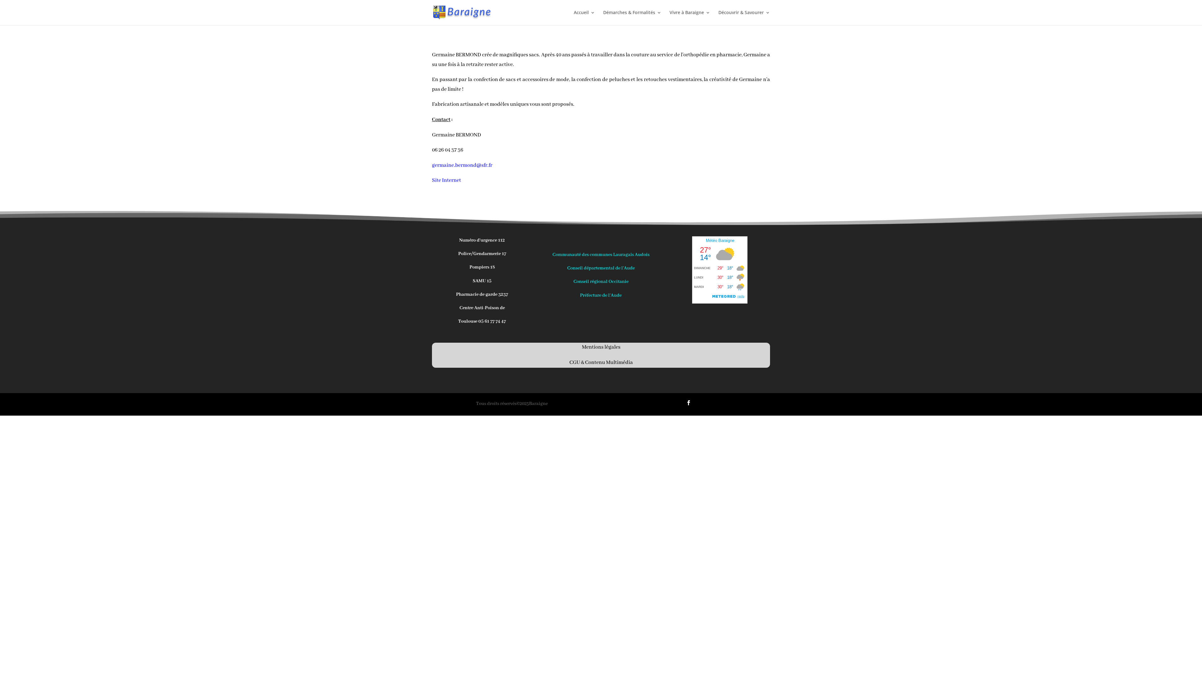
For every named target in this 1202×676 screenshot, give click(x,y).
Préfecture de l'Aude (601, 295)
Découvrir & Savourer (741, 12)
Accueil (581, 12)
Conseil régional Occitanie (601, 281)
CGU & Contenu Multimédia (601, 362)
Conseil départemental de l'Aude (601, 268)
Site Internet (446, 180)
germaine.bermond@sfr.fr (462, 165)
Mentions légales (601, 347)
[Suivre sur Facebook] (689, 403)
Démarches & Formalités (629, 12)
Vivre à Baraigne (687, 12)
